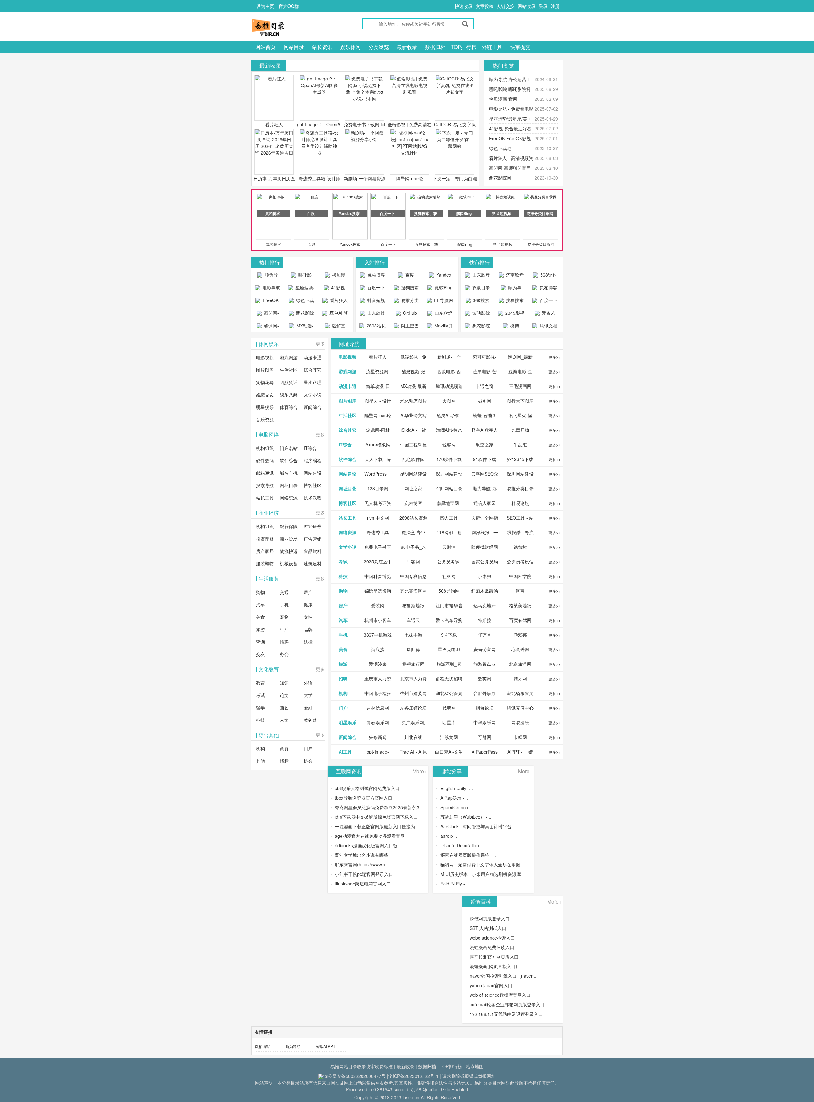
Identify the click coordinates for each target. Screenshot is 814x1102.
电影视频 (265, 357)
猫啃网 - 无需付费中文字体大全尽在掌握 (480, 864)
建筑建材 (312, 563)
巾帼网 (520, 737)
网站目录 (294, 47)
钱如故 (520, 547)
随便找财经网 (484, 547)
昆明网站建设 (413, 474)
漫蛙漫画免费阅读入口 (492, 947)
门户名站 (289, 448)
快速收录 (464, 6)
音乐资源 (265, 419)
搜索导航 (265, 485)
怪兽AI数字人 (485, 430)
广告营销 (312, 538)
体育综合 (289, 407)
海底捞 (377, 649)
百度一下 (388, 244)
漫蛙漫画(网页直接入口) (493, 966)
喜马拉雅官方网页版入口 (494, 957)
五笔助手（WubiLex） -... (465, 817)
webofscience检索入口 (492, 937)
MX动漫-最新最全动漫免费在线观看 (302, 327)
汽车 (260, 604)
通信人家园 (484, 503)
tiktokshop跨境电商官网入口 (363, 883)
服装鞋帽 (265, 563)
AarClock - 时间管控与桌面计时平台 (476, 826)
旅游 (260, 629)
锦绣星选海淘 (377, 591)
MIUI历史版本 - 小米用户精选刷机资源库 (480, 874)
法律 (308, 641)
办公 (284, 654)
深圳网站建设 (449, 474)
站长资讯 (322, 47)
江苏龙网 (449, 737)
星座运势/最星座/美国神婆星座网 (302, 289)
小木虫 (484, 576)
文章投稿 (484, 6)
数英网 (484, 678)
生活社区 (289, 370)
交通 (284, 592)
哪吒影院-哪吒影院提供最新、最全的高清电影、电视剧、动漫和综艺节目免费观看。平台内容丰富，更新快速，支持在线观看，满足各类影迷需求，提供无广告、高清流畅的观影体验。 (301, 276)
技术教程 (312, 497)
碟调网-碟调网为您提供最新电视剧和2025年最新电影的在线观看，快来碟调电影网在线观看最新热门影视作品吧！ (267, 327)
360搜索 (480, 300)
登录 (543, 6)
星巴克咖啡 (449, 649)
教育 (260, 682)
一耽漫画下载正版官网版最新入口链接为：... (379, 826)
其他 (260, 761)
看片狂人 (274, 124)
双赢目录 (480, 287)
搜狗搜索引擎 (426, 244)
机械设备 (289, 563)
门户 (308, 748)
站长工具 (265, 497)
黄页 (284, 748)
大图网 (449, 400)
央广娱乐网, (413, 722)
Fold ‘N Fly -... (454, 883)
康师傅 (413, 649)
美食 (260, 617)
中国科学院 (520, 576)
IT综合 (310, 448)
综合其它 (312, 370)
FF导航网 (443, 300)
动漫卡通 (312, 357)
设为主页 (265, 6)
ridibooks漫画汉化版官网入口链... (368, 845)
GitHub (409, 313)
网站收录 (526, 6)
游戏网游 (289, 357)
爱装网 (377, 605)
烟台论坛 (484, 708)
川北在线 (413, 737)
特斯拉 (484, 620)
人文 (284, 720)
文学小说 (312, 394)
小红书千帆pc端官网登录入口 (364, 874)
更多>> (554, 357)
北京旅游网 (520, 664)
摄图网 (484, 400)
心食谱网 (520, 649)
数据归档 (435, 47)
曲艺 (284, 707)
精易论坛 (520, 503)
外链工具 (492, 47)
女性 (308, 617)
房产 (308, 592)
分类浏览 (379, 47)
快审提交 (520, 47)
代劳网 (449, 708)
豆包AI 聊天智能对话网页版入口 (336, 314)
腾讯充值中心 (520, 708)
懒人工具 (449, 517)
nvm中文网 (378, 517)
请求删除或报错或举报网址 (469, 1076)
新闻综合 (312, 407)
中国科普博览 (377, 576)
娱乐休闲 (350, 47)
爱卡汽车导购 (449, 620)
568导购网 (548, 276)
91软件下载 (484, 459)
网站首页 (265, 47)
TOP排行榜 (463, 47)
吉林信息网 (378, 708)
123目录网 (377, 488)
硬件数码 (265, 460)
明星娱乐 (265, 407)
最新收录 (407, 47)
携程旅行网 (413, 664)
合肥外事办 (484, 693)
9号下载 (449, 634)
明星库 (449, 722)
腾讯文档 (547, 325)
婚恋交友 (265, 394)
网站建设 (312, 473)
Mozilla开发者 (443, 327)
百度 (312, 244)
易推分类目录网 (541, 244)
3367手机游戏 (378, 634)
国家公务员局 (484, 561)
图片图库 (265, 370)
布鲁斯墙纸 (413, 605)
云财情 (449, 547)
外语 (308, 682)
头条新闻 (378, 737)
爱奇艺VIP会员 (546, 314)
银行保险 (289, 526)
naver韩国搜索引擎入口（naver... (503, 976)
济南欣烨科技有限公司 (512, 276)
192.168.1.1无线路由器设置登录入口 (506, 1014)
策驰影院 (480, 313)
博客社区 (312, 485)
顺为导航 (292, 1046)
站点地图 (475, 1066)
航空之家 (484, 444)
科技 (260, 720)
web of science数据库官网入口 (500, 995)
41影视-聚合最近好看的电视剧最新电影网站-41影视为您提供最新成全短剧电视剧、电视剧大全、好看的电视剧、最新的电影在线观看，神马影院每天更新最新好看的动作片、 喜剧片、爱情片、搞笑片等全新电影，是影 (335, 289)
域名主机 (289, 473)
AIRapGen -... (454, 798)
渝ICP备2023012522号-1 (413, 1076)
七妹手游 (413, 634)
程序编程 (312, 460)
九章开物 (520, 430)
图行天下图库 (520, 400)
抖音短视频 (502, 244)
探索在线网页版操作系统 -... (468, 855)
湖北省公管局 (449, 693)
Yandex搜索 (350, 244)
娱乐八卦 (289, 394)
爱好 (308, 707)
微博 (514, 325)
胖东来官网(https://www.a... (362, 864)
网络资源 (289, 497)
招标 (284, 761)
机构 (260, 748)
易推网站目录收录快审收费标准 (361, 1066)
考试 (260, 695)
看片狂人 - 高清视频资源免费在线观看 (335, 301)
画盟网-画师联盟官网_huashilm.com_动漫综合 (269, 314)
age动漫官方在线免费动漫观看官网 (370, 836)
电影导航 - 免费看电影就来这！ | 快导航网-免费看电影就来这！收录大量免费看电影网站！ (268, 289)
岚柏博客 (273, 244)
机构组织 (265, 448)
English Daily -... (456, 788)
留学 (260, 707)
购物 (260, 592)
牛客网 (413, 561)
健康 (308, 604)
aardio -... (450, 836)
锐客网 (449, 444)
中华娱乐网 (484, 722)
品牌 (308, 629)
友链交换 (505, 6)
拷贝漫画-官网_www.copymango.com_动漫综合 (336, 276)
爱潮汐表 (378, 664)
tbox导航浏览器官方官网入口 (363, 798)
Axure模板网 (377, 444)
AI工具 (345, 751)
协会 (308, 761)
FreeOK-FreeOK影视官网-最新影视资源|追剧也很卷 (267, 301)
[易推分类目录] (283, 27)
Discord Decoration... (461, 845)
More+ (419, 771)
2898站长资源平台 (375, 327)
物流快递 (289, 551)
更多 (320, 344)
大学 (308, 695)
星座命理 (312, 382)
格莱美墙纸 (520, 605)
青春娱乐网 (378, 722)
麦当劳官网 (484, 649)
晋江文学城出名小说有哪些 (361, 855)
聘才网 (520, 678)
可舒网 (484, 737)
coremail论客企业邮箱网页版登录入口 (507, 1004)
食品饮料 (312, 551)
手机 (284, 604)
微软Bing (464, 244)
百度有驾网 (520, 620)
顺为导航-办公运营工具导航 (267, 276)
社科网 (449, 576)
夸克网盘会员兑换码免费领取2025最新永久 (378, 807)
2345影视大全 (514, 314)
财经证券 (312, 526)
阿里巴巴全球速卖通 (407, 327)
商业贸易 (289, 538)
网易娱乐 (520, 722)
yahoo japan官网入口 (491, 985)
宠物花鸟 (265, 382)
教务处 (310, 720)
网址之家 (413, 488)
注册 (555, 6)
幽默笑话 (289, 382)
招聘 (284, 641)
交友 (260, 654)
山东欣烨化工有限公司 (373, 314)
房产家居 (265, 551)
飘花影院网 (500, 178)
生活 (284, 629)
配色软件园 (413, 459)
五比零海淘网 (413, 591)
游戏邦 (520, 634)
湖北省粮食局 (520, 693)
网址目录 (289, 485)
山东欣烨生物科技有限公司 (441, 314)
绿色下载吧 (500, 148)
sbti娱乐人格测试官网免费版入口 (367, 788)
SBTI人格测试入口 (488, 928)
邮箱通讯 (265, 473)
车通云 (413, 620)
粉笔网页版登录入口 (490, 918)
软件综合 (289, 460)
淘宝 (520, 591)
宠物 (284, 617)
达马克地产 (484, 605)
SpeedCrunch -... (457, 807)
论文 (284, 695)
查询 (260, 641)
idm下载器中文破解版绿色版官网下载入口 (376, 817)
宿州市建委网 (413, 693)
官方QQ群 (289, 6)
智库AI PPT (325, 1046)
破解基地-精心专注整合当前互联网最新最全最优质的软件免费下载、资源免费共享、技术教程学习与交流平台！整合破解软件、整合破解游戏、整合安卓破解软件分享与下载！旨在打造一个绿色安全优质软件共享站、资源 (335, 327)
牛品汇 (520, 444)
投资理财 (265, 538)
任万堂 (484, 634)
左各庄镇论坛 (413, 708)
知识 (284, 682)
